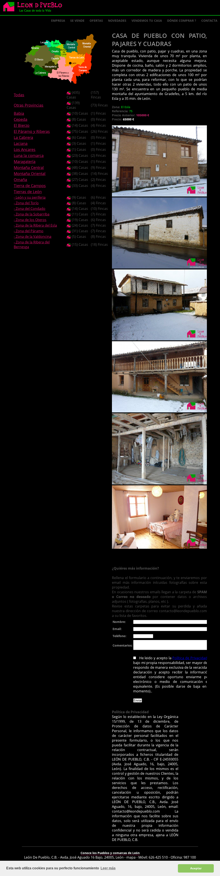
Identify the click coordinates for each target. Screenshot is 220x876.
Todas (19, 94)
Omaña (20, 179)
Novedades (117, 20)
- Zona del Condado (29, 208)
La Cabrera (23, 137)
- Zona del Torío (26, 203)
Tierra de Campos (30, 185)
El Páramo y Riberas (32, 131)
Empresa (58, 20)
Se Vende (77, 20)
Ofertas (96, 20)
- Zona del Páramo (28, 231)
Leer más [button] (108, 868)
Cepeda (20, 119)
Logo (34, 7)
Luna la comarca (29, 155)
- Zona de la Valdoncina (32, 236)
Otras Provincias (28, 105)
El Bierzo (21, 125)
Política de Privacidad (190, 658)
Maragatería (24, 161)
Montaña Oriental (30, 173)
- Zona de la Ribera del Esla (35, 225)
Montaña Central (29, 167)
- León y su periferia (30, 197)
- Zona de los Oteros (30, 219)
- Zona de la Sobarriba (31, 214)
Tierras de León (28, 191)
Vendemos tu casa (146, 20)
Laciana (21, 143)
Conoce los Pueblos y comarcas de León (110, 853)
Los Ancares (24, 149)
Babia (19, 113)
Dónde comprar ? (181, 20)
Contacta (209, 20)
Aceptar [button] (196, 868)
